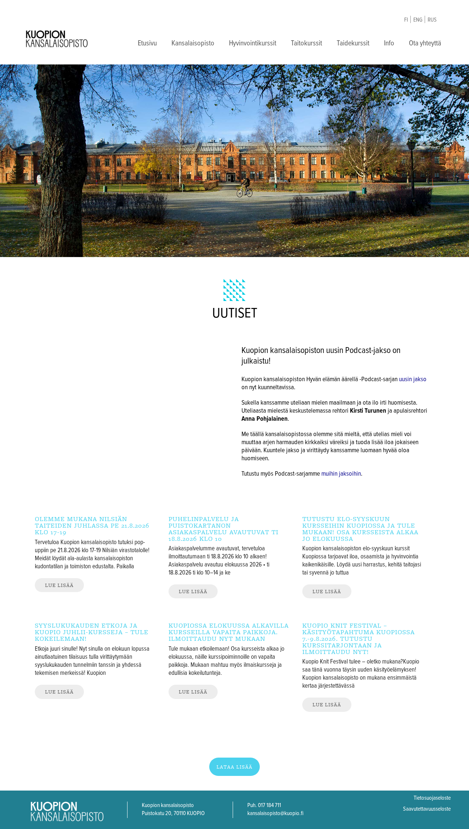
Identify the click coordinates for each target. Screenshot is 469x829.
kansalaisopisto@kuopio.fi (275, 813)
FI (406, 20)
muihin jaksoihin (341, 474)
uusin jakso (412, 379)
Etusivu (147, 43)
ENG (417, 20)
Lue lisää (59, 585)
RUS (432, 20)
